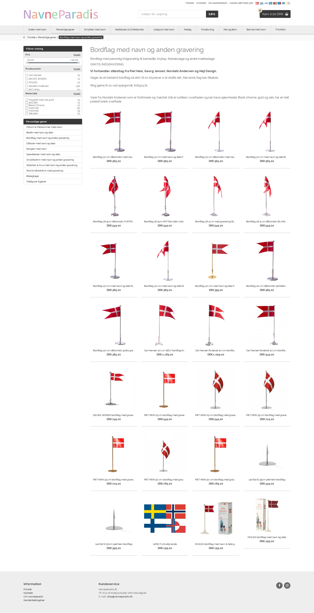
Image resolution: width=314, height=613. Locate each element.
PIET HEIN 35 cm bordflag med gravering (267, 415)
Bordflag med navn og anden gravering (47, 138)
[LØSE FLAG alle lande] (165, 518)
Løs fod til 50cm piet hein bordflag (113, 544)
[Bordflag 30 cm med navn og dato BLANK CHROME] (267, 131)
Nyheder (201, 3)
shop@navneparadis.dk (119, 596)
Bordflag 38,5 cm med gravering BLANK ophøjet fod (216, 221)
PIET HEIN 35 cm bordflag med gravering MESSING (114, 479)
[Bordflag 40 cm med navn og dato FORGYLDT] (216, 261)
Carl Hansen (35, 75)
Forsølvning (207, 29)
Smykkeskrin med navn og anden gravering (50, 159)
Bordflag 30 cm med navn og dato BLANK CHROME (267, 157)
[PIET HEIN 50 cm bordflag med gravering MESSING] (216, 454)
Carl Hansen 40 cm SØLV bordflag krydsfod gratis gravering (165, 350)
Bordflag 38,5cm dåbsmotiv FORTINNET (114, 221)
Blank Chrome (36, 105)
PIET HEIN (34, 89)
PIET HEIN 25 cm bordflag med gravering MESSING (165, 415)
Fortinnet (34, 108)
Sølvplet (33, 113)
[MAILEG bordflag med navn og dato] (267, 515)
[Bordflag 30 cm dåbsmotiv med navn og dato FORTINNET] (114, 131)
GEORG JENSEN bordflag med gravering (114, 415)
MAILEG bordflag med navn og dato (267, 537)
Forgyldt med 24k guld (41, 100)
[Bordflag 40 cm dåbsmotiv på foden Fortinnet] (267, 261)
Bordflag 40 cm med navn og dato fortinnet (114, 286)
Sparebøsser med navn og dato (43, 154)
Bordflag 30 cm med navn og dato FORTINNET (165, 157)
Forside (190, 3)
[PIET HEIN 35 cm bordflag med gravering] (267, 389)
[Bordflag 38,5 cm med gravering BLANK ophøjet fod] (216, 196)
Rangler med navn (36, 148)
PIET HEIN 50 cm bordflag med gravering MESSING (216, 479)
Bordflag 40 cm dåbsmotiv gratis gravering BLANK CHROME (114, 350)
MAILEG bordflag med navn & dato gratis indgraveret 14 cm (216, 544)
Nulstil (77, 54)
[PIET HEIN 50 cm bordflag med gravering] (165, 454)
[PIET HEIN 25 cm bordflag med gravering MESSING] (165, 389)
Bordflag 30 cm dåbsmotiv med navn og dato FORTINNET (114, 157)
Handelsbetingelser (241, 3)
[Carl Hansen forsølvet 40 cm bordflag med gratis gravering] (267, 325)
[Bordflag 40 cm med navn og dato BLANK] (165, 261)
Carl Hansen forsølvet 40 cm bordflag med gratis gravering (267, 350)
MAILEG (33, 82)
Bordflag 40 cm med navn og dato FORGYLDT (216, 286)
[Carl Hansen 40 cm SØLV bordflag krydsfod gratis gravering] (165, 325)
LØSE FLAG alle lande (165, 544)
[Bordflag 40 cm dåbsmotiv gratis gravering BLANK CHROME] (114, 325)
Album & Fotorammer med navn (44, 127)
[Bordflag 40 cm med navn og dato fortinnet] (114, 261)
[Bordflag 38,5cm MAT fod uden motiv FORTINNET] (165, 196)
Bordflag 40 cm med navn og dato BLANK (165, 286)
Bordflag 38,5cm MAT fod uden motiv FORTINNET (165, 221)
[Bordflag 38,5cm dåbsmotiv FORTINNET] (114, 196)
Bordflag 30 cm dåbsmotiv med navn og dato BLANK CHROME (216, 157)
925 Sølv (33, 102)
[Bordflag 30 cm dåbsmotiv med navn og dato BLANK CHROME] (216, 131)
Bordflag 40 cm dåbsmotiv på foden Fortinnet (267, 286)
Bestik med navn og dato (39, 132)
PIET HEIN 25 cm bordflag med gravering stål (216, 415)
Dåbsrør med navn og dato (40, 143)
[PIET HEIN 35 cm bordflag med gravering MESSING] (114, 454)
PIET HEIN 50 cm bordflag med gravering (165, 479)
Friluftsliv (281, 29)
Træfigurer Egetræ (36, 181)
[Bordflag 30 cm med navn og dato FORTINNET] (165, 131)
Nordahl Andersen (39, 86)
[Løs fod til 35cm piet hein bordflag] (267, 454)
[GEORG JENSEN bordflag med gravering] (114, 389)
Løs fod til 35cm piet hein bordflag (267, 479)
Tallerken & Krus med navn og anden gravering (51, 165)
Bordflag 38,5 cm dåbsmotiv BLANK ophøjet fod (267, 221)
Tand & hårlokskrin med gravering (44, 170)
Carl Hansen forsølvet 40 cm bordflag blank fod (216, 350)
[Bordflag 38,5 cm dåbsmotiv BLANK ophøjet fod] (267, 196)
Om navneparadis (217, 3)
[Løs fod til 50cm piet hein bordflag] (114, 518)
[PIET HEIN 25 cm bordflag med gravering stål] (216, 389)
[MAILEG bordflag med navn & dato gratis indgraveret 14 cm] (216, 518)
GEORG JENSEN (38, 79)
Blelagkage (32, 176)
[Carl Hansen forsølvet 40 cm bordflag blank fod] (216, 325)
